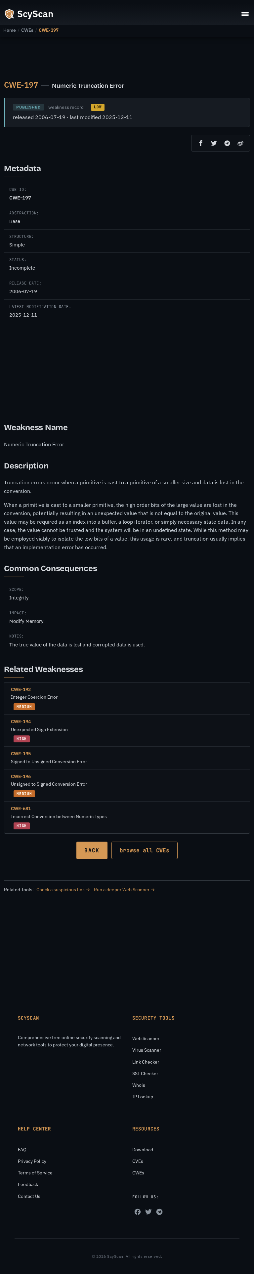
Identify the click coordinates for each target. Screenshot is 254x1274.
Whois (138, 1085)
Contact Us (29, 1196)
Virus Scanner (146, 1050)
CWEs (27, 30)
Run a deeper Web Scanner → (124, 890)
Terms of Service (35, 1173)
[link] (9, 30)
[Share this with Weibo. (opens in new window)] (240, 143)
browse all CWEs (144, 850)
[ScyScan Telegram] (159, 1211)
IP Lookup (142, 1097)
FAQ (22, 1150)
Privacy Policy (32, 1161)
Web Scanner (145, 1038)
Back (91, 850)
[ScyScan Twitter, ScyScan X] (148, 1211)
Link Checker (145, 1062)
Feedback (28, 1184)
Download (142, 1150)
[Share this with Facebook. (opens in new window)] (200, 143)
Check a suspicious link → (63, 890)
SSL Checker (145, 1073)
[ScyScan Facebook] (137, 1211)
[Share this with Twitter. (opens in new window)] (214, 143)
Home (9, 30)
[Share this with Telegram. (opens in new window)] (227, 143)
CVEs (137, 1161)
